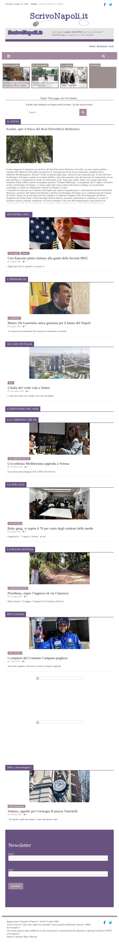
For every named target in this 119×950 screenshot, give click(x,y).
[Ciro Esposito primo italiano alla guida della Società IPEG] (59, 219)
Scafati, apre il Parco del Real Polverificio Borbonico (43, 129)
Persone (25, 253)
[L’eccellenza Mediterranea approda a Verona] (59, 424)
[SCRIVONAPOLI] (59, 13)
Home (92, 46)
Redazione (102, 46)
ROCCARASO (15, 653)
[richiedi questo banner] (59, 29)
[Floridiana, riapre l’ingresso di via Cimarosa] (59, 553)
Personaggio (13, 253)
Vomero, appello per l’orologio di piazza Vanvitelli (42, 811)
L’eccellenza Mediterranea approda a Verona (38, 463)
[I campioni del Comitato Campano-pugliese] (59, 618)
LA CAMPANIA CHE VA (19, 459)
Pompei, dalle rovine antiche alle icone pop (45, 84)
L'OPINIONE (14, 318)
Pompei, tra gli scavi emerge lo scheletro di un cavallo (16, 84)
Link (111, 46)
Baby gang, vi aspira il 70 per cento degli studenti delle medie (50, 528)
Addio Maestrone (46, 3)
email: (11, 870)
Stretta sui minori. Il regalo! (51, 6)
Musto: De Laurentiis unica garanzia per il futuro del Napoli (49, 323)
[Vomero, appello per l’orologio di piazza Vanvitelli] (59, 771)
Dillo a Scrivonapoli (16, 806)
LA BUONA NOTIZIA (18, 588)
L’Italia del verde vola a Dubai (29, 388)
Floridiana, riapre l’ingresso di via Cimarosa (38, 593)
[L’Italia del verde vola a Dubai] (59, 348)
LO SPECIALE (15, 523)
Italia (11, 383)
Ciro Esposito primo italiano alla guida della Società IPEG (48, 258)
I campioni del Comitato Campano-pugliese (38, 658)
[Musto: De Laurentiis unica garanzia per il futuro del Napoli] (59, 283)
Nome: (11, 854)
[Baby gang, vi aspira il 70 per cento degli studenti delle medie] (59, 489)
